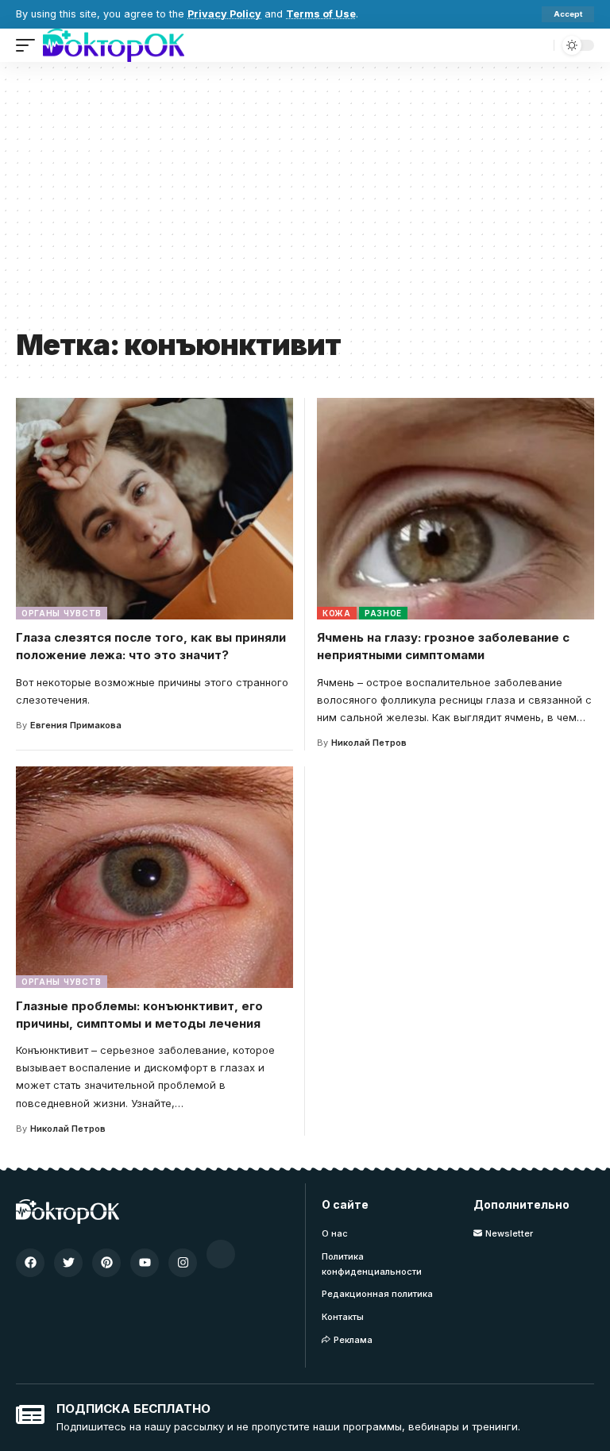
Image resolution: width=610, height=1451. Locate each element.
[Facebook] (30, 1262)
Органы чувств (61, 613)
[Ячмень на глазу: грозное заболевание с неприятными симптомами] (455, 508)
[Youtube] (144, 1262)
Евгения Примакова (76, 725)
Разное (383, 613)
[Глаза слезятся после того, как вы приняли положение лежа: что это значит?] (154, 508)
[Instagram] (182, 1262)
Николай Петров (369, 742)
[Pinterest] (106, 1262)
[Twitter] (68, 1262)
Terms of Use (321, 14)
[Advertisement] (305, 201)
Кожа (336, 613)
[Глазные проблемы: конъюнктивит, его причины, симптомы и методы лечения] (154, 877)
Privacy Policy (224, 14)
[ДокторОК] (113, 45)
